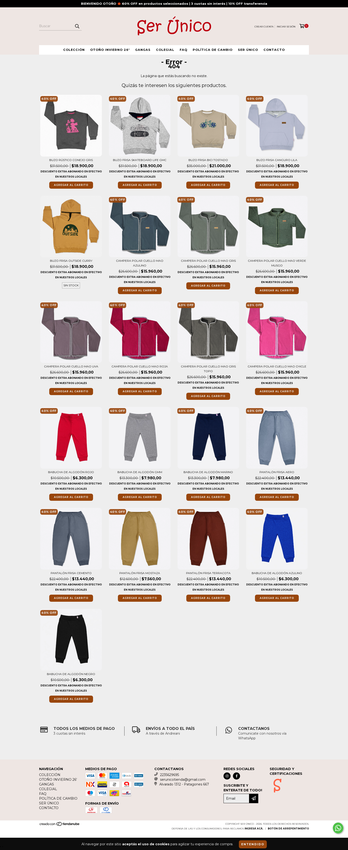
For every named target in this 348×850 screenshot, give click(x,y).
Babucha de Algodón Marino (208, 472)
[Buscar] (77, 26)
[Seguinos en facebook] (236, 776)
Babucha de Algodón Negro (71, 674)
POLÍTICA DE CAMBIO (212, 50)
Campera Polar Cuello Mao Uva (71, 366)
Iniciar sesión (286, 26)
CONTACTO (274, 50)
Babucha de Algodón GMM (139, 472)
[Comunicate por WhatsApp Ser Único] (338, 828)
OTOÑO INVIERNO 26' (110, 50)
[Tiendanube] (59, 825)
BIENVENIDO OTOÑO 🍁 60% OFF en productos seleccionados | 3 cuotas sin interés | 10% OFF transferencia (174, 3)
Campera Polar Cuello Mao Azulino (139, 263)
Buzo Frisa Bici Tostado (208, 160)
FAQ (183, 50)
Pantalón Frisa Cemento (71, 573)
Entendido (252, 844)
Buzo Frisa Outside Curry (71, 260)
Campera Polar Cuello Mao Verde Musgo (277, 263)
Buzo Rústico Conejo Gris (71, 160)
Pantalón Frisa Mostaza (139, 573)
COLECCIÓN (74, 50)
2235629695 (169, 775)
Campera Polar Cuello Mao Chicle (277, 366)
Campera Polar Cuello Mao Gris (208, 260)
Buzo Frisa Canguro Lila (276, 160)
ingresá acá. (254, 828)
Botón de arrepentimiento (288, 828)
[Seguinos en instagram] (227, 776)
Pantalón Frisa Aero (276, 472)
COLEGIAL (165, 50)
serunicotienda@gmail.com (182, 779)
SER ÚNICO (248, 50)
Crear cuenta (263, 26)
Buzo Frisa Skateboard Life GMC (139, 160)
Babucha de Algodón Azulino (277, 573)
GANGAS (143, 50)
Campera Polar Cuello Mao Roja (140, 366)
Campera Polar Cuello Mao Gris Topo (208, 369)
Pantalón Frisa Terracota (208, 573)
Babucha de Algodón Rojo (71, 472)
